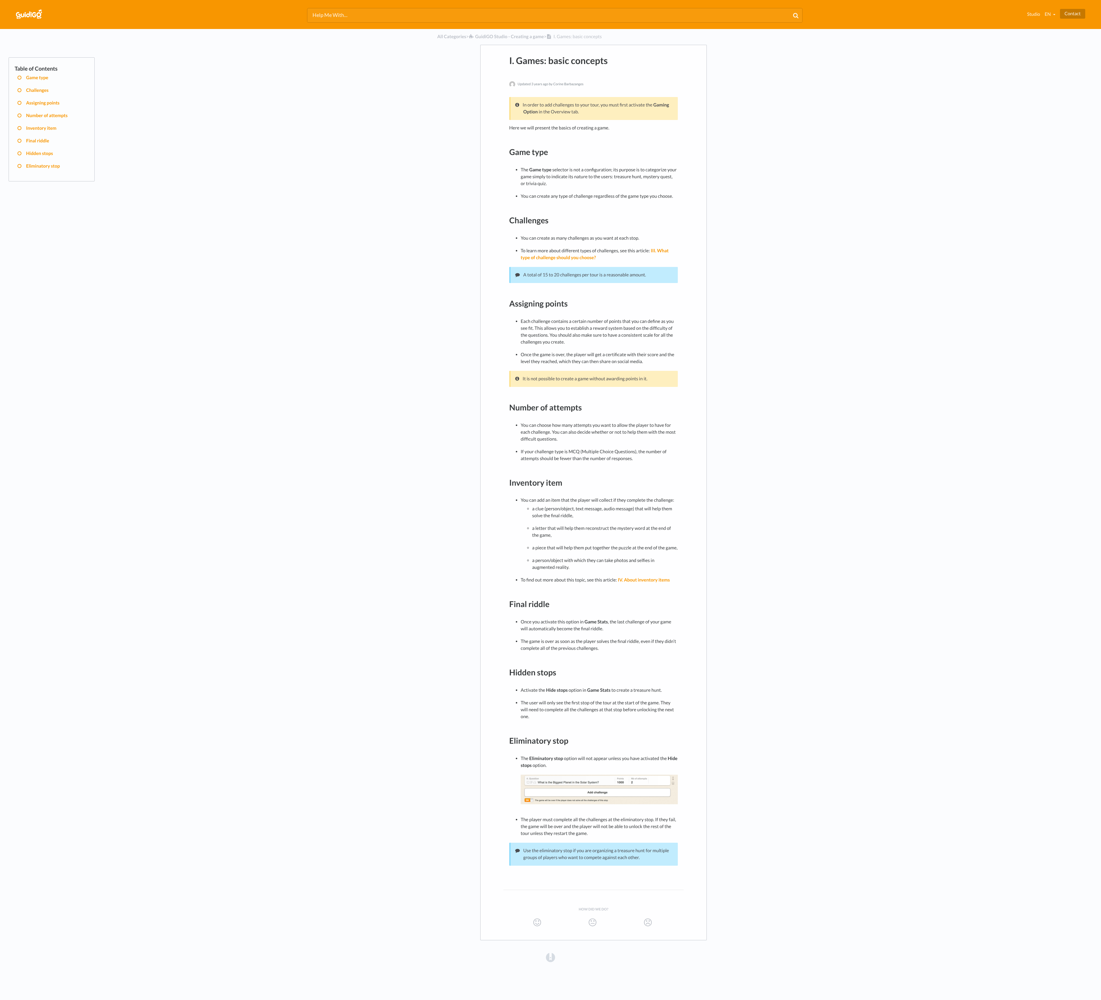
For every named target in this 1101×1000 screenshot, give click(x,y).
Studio (1033, 14)
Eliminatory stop (43, 166)
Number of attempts (47, 115)
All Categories (451, 36)
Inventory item (41, 128)
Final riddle (37, 141)
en (1048, 14)
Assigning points (43, 103)
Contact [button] (1073, 13)
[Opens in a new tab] (550, 957)
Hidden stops (39, 153)
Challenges (37, 90)
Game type (37, 77)
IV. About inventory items (644, 580)
